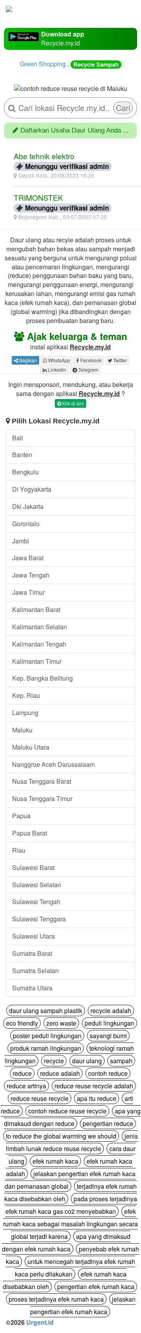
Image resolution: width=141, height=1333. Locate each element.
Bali (17, 437)
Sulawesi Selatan (36, 884)
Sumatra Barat (32, 953)
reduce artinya (26, 1085)
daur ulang (87, 1060)
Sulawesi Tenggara (39, 918)
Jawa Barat (27, 557)
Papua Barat (29, 832)
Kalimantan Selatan (39, 626)
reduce (22, 1073)
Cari (123, 107)
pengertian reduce (108, 1123)
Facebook (90, 360)
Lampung (25, 712)
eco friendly (22, 1023)
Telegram (87, 369)
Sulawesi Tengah (36, 901)
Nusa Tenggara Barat (41, 781)
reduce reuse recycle (40, 1098)
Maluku (22, 729)
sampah (121, 1060)
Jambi (20, 540)
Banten (22, 454)
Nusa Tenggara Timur (42, 798)
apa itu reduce (96, 1098)
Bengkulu (25, 471)
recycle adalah (110, 1010)
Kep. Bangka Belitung (42, 678)
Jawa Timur (28, 592)
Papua (21, 815)
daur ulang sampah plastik (45, 1010)
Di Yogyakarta (31, 489)
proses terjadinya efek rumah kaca (56, 1299)
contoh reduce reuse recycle (67, 1110)
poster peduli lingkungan (47, 1035)
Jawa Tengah (30, 574)
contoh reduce (108, 1073)
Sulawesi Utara (33, 936)
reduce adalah (60, 1073)
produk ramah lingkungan (45, 1048)
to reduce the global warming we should (61, 1135)
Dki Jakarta (27, 506)
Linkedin (56, 369)
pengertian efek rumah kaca (95, 1286)
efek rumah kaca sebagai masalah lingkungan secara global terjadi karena (70, 1224)
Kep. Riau (26, 695)
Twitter (119, 360)
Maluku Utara (30, 747)
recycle (54, 1060)
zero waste (61, 1023)
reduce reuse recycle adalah (93, 1085)
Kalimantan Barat (36, 609)
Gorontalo (26, 523)
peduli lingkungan (109, 1023)
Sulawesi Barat (33, 867)
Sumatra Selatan (35, 970)
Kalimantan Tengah (39, 643)
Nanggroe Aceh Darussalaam (53, 764)
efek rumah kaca (55, 1161)
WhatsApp (58, 360)
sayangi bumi (108, 1035)
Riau (18, 850)
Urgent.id (40, 1322)
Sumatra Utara (32, 987)
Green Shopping (43, 63)
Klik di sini (72, 403)
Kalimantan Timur (36, 661)
